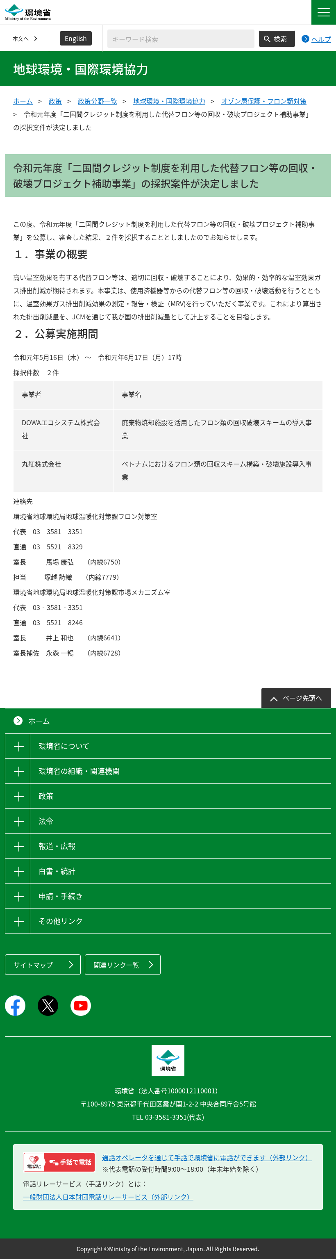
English (76, 38)
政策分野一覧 (97, 101)
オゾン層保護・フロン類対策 (263, 101)
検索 (280, 38)
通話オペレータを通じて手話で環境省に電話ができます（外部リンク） (207, 1157)
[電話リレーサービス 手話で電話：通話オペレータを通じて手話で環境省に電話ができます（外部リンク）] (59, 1162)
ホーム (23, 101)
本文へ (21, 38)
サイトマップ (33, 965)
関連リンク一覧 (116, 965)
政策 (55, 101)
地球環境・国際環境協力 (169, 101)
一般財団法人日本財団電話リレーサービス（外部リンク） (108, 1197)
